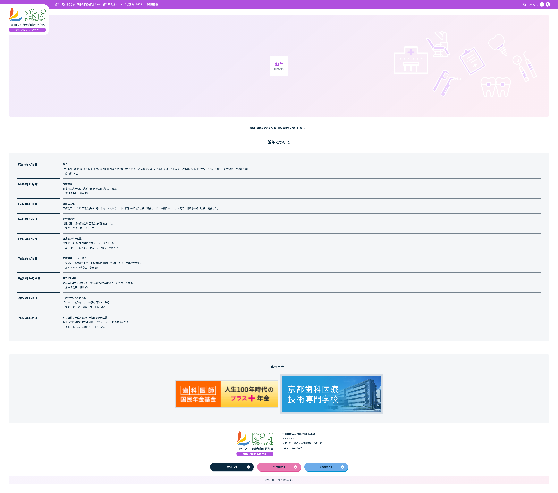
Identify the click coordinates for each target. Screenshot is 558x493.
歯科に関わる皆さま (65, 4)
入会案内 (129, 4)
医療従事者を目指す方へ (89, 4)
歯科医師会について (113, 4)
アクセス (533, 4)
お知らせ (140, 4)
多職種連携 (152, 4)
